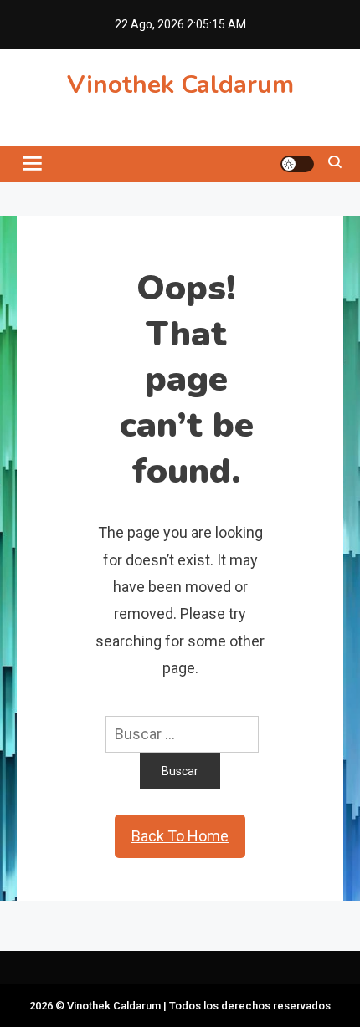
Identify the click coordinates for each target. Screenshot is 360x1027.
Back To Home (180, 836)
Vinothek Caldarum (180, 85)
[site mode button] (297, 164)
